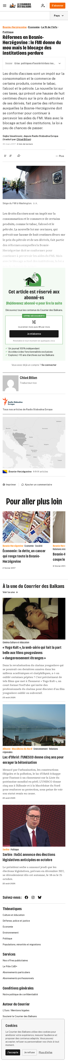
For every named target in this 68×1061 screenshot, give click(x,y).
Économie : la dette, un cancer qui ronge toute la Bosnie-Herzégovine (24, 556)
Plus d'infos (45, 1052)
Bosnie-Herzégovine (15, 27)
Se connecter (48, 365)
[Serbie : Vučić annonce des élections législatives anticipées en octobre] (34, 825)
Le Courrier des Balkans (24, 5)
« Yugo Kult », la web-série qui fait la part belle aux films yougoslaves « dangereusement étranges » (32, 652)
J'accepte (12, 1052)
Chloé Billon (23, 139)
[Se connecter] (44, 5)
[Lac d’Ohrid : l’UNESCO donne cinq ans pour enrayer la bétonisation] (34, 725)
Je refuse (29, 1052)
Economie (34, 27)
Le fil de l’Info (49, 27)
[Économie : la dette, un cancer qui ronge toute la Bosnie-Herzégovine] (26, 527)
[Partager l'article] (18, 155)
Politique (8, 32)
